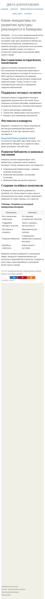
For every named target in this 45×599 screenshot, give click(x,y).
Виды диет (17, 13)
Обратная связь (6, 595)
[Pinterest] (22, 277)
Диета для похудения (22, 4)
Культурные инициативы (15, 274)
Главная (4, 8)
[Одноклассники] (31, 277)
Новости (14, 8)
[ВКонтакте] (14, 277)
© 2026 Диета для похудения (10, 586)
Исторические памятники (15, 271)
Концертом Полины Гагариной (14, 138)
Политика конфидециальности (10, 592)
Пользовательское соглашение (16, 589)
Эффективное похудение (31, 8)
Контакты (4, 589)
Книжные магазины (28, 271)
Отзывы (28, 13)
